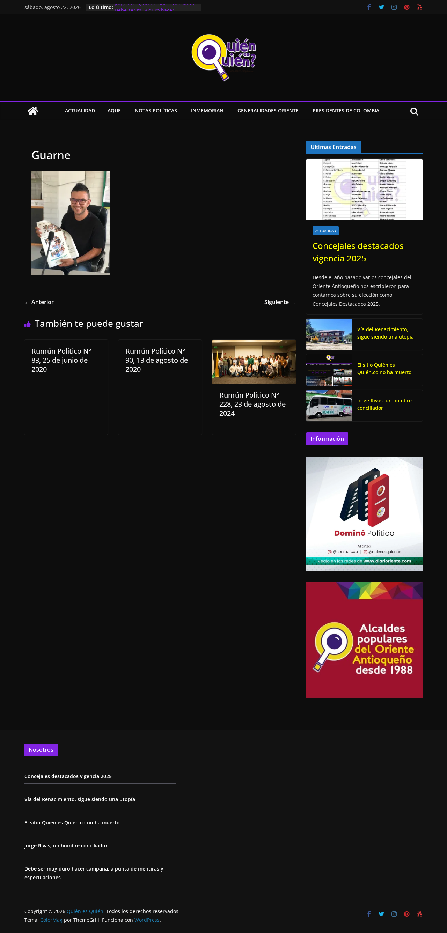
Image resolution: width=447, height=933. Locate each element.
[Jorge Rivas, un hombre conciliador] (329, 405)
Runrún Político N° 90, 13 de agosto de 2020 (156, 360)
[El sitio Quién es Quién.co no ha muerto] (329, 370)
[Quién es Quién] (32, 111)
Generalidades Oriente (268, 110)
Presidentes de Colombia (346, 110)
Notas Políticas (156, 110)
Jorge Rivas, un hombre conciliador (155, 7)
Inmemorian (207, 110)
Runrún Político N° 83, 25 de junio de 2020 (61, 360)
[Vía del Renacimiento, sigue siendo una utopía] (329, 334)
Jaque (113, 110)
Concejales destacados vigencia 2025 (358, 252)
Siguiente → (280, 302)
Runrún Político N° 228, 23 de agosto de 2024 (252, 404)
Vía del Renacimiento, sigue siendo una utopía (385, 333)
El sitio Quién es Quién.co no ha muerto (384, 369)
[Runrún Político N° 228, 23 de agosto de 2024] (254, 344)
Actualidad (80, 110)
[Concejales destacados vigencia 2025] (364, 189)
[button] (122, 111)
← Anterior (39, 302)
